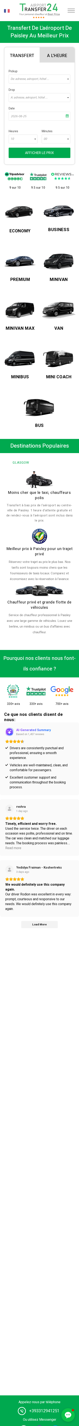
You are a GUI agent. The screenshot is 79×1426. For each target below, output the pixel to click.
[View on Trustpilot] (9, 809)
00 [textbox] (45, 139)
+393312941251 (44, 1411)
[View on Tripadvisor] (9, 869)
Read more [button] (13, 848)
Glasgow (21, 462)
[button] (68, 1415)
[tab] (22, 55)
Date (12, 108)
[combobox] (39, 79)
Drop (12, 90)
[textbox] (39, 79)
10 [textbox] (12, 139)
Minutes (47, 131)
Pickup (13, 71)
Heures (13, 131)
